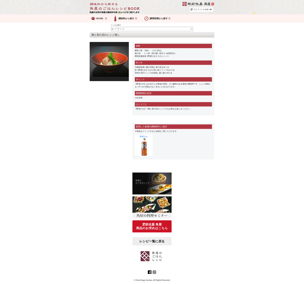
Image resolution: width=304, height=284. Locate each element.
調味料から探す (126, 18)
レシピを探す (116, 25)
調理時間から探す (159, 18)
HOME (99, 18)
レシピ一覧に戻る (152, 241)
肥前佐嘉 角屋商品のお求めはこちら (152, 226)
